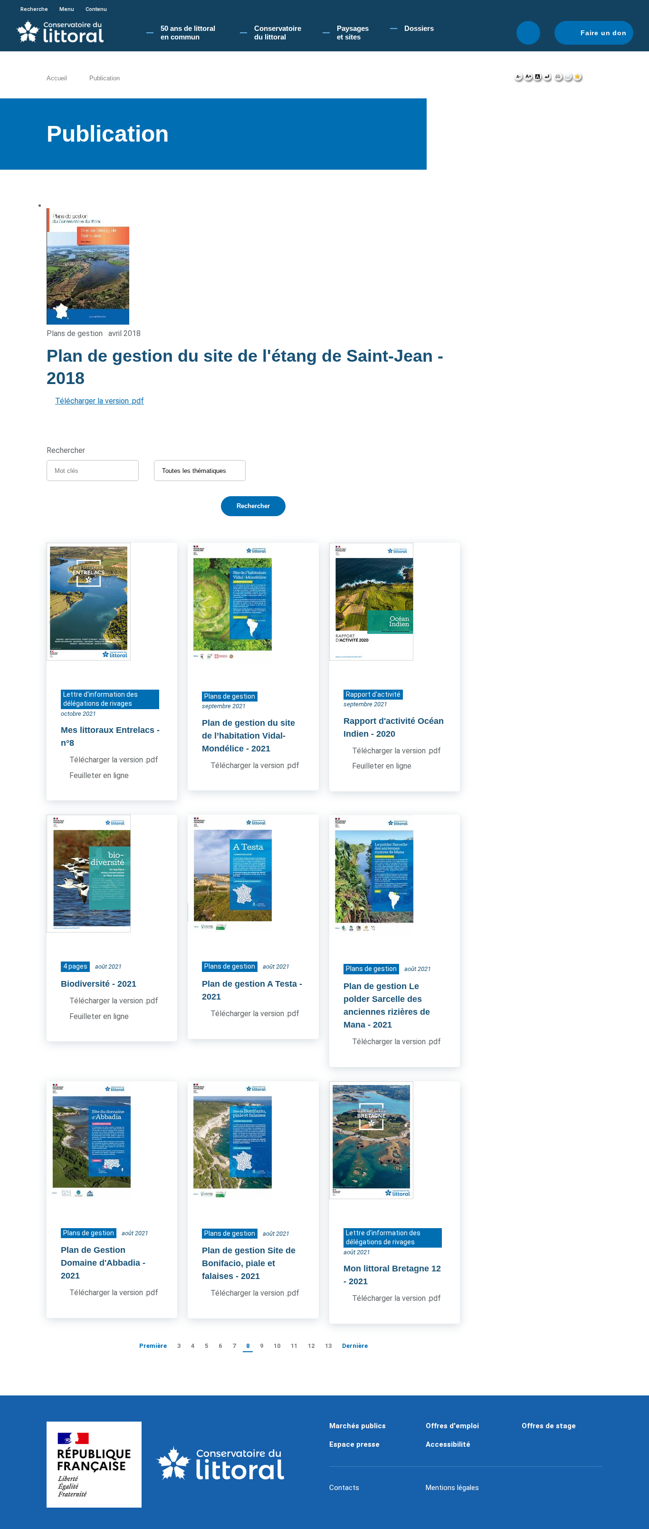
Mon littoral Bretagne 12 (392, 1268)
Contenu (96, 9)
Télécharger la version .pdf (99, 400)
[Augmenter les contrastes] (537, 79)
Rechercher (528, 33)
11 (294, 1345)
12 (311, 1345)
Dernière (355, 1345)
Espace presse (354, 1444)
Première (153, 1345)
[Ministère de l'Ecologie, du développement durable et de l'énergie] (94, 1465)
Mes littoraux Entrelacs (107, 730)
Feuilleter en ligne (99, 775)
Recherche (34, 9)
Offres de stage (549, 1426)
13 (328, 1345)
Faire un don (604, 33)
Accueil (57, 78)
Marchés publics (357, 1426)
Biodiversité (85, 984)
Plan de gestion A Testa (249, 984)
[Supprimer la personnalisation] (547, 79)
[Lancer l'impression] (558, 79)
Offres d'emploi (452, 1426)
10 (277, 1345)
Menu (66, 9)
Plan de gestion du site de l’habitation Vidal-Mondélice (248, 735)
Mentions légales (452, 1487)
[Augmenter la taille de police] (528, 79)
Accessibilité (448, 1444)
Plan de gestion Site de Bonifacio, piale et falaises (249, 1263)
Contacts (344, 1487)
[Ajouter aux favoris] (578, 79)
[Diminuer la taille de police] (519, 79)
